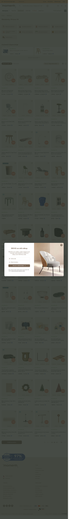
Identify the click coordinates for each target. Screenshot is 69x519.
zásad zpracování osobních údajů (18, 270)
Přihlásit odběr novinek (18, 265)
